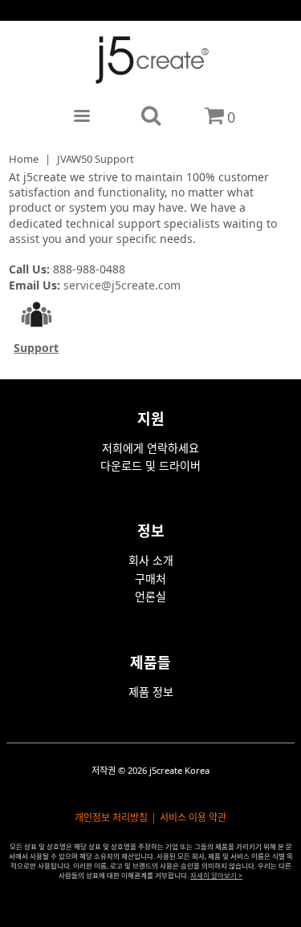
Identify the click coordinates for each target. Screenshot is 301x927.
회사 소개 (150, 560)
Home (24, 159)
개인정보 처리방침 (111, 817)
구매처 (150, 578)
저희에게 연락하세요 (150, 447)
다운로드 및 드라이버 (150, 465)
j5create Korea (179, 770)
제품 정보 (150, 691)
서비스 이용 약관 (193, 817)
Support (36, 347)
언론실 (150, 596)
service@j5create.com (122, 285)
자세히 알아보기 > (216, 875)
